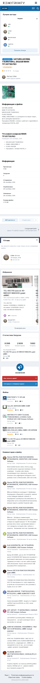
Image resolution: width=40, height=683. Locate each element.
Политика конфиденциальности (22, 675)
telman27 (15, 614)
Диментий (15, 432)
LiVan (10, 31)
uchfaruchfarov (17, 574)
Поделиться (10, 220)
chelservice (15, 595)
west (13, 421)
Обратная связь (14, 677)
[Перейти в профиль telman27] (4, 611)
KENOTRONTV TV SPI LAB (16, 397)
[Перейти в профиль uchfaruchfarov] (4, 571)
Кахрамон (15, 549)
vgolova (10, 44)
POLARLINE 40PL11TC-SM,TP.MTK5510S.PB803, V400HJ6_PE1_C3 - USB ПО (22, 654)
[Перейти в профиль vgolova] (5, 45)
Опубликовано (26, 463)
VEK (9, 24)
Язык (7, 675)
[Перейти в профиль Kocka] (4, 534)
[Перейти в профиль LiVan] (5, 31)
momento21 (15, 658)
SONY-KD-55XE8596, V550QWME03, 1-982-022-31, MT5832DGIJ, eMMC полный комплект (22, 629)
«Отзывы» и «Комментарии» (14, 384)
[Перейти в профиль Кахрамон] (4, 546)
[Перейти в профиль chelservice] (4, 592)
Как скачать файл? (10, 378)
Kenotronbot (12, 37)
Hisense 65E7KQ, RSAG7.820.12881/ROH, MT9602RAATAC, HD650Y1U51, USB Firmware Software (22, 459)
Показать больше (20, 50)
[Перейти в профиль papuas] (4, 628)
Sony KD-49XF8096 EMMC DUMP (18, 406)
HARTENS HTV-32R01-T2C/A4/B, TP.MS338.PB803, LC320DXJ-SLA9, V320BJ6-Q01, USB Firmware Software (20, 417)
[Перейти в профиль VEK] (5, 25)
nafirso (14, 408)
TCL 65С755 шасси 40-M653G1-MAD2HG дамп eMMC (14, 293)
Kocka (13, 539)
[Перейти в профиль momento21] (4, 653)
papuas (14, 633)
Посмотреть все (20, 328)
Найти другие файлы (13, 78)
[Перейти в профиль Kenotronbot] (5, 38)
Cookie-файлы (27, 677)
